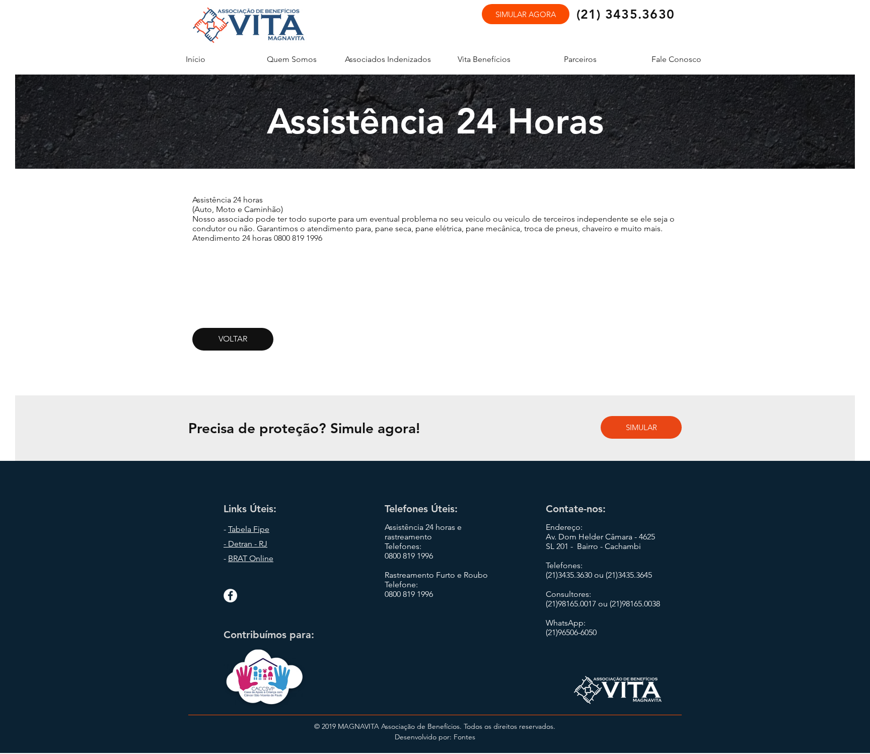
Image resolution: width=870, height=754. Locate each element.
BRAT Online (250, 558)
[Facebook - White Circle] (230, 595)
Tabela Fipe (248, 529)
